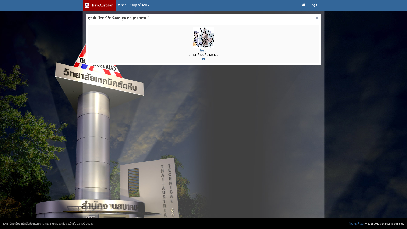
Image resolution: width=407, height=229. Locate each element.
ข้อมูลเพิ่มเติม (138, 5)
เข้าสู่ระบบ (316, 5)
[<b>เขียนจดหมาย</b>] (203, 59)
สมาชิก (122, 5)
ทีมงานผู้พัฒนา (357, 224)
